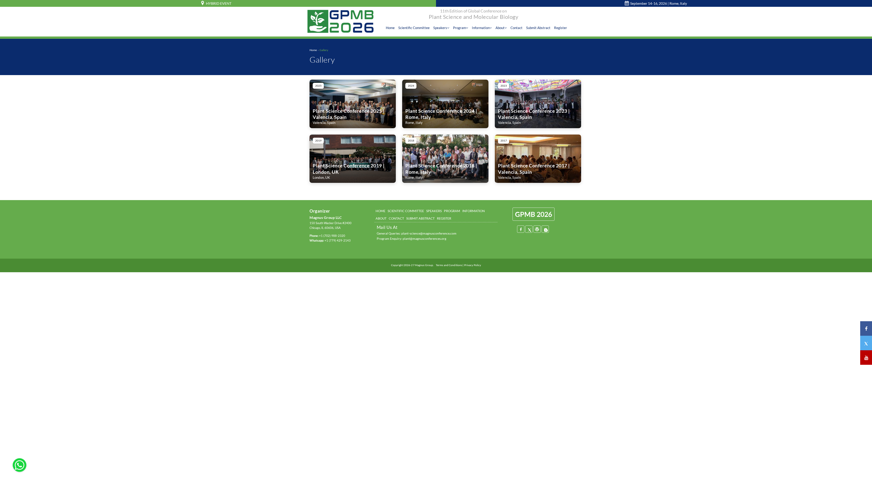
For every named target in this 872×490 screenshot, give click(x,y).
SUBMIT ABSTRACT (420, 218)
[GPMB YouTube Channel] (866, 357)
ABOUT (381, 218)
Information (481, 28)
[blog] (545, 229)
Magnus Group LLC (326, 217)
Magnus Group (424, 265)
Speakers (440, 28)
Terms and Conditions (449, 265)
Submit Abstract (538, 28)
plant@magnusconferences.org (424, 238)
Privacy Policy (472, 265)
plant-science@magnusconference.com (428, 233)
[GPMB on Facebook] (866, 328)
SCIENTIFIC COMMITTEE (406, 211)
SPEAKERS (434, 211)
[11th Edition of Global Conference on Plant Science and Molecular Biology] (340, 21)
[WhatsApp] (19, 465)
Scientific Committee (414, 28)
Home (390, 28)
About (500, 28)
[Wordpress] (537, 229)
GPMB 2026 (533, 214)
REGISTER (444, 218)
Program (459, 28)
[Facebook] (520, 229)
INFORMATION (473, 211)
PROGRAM (452, 211)
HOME (380, 211)
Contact (516, 28)
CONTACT (396, 218)
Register (560, 28)
